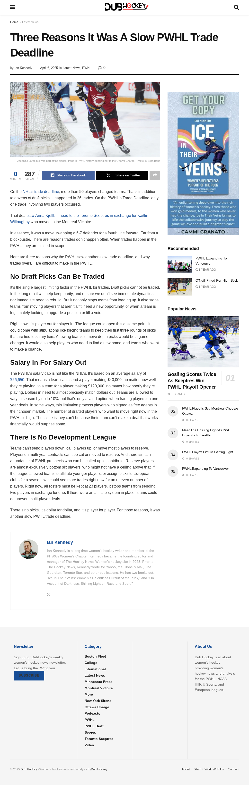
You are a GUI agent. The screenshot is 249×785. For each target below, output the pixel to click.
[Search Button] (236, 7)
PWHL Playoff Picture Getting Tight (207, 452)
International (95, 669)
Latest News (30, 22)
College (91, 663)
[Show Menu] (12, 7)
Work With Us (214, 769)
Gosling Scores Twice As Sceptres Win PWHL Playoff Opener (192, 381)
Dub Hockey (29, 769)
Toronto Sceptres (99, 739)
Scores (90, 732)
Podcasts (92, 713)
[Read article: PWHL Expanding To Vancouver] (180, 264)
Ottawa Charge (97, 707)
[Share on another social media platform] (155, 175)
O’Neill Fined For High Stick (217, 280)
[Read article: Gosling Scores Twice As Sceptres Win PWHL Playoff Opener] (203, 341)
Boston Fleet (95, 656)
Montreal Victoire (99, 688)
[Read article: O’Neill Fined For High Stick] (180, 287)
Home (14, 22)
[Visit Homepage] (124, 7)
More (89, 694)
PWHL (86, 68)
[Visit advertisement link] (203, 163)
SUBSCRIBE (29, 675)
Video (89, 745)
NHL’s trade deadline (41, 192)
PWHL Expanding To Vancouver (205, 468)
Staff (197, 769)
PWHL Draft (94, 726)
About (186, 769)
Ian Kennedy (23, 68)
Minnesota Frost (98, 682)
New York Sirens (98, 701)
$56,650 (17, 380)
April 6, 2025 (49, 68)
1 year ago (207, 269)
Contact (233, 769)
